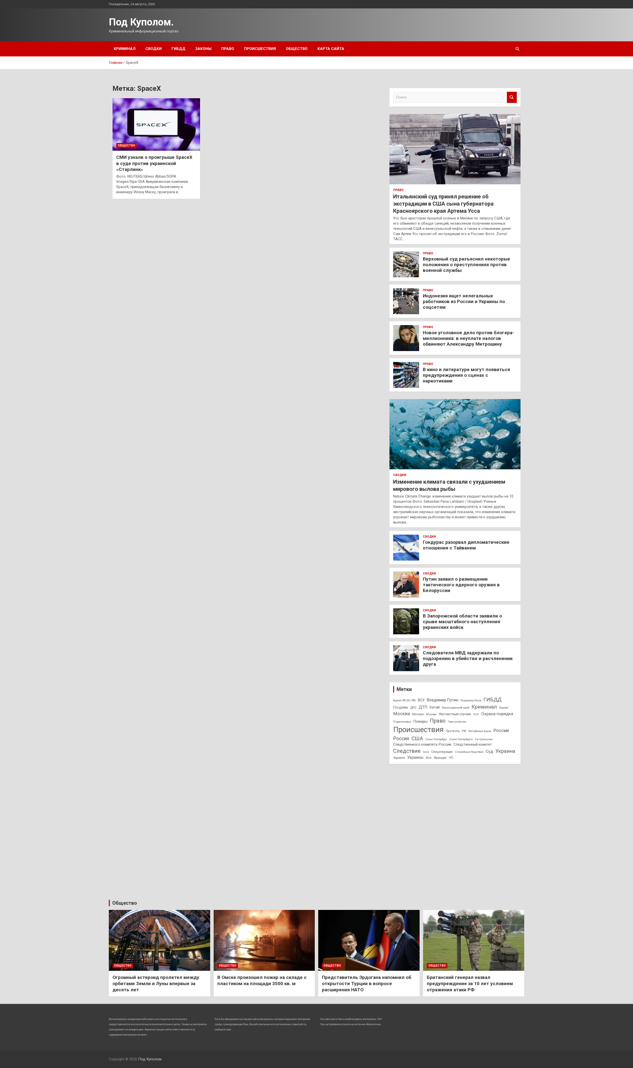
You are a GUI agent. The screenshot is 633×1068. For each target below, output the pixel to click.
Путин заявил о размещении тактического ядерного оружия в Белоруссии (461, 584)
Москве (418, 714)
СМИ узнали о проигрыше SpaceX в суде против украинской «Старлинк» (154, 163)
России (501, 730)
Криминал (125, 49)
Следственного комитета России (422, 744)
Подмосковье (402, 721)
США (417, 738)
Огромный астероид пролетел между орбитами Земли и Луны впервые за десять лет (156, 983)
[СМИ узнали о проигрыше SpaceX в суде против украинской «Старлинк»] (156, 124)
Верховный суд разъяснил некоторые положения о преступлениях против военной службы (466, 264)
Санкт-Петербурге (461, 739)
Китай (435, 707)
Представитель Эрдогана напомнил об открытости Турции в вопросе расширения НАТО (366, 983)
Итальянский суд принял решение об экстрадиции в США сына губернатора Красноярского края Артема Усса (443, 203)
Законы (203, 49)
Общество (297, 49)
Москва (401, 713)
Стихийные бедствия (469, 752)
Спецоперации (442, 752)
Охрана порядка (497, 713)
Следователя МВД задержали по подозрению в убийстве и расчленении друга (468, 658)
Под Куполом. (141, 22)
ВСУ (421, 700)
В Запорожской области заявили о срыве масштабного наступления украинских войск (462, 621)
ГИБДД (178, 49)
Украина (505, 751)
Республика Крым (479, 731)
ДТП (423, 707)
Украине (399, 757)
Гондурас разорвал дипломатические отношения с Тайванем (466, 545)
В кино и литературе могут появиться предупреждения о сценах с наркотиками (466, 375)
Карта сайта (330, 49)
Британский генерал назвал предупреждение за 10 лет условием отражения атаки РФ (470, 983)
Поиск (512, 97)
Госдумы (400, 707)
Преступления (457, 721)
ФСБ (428, 757)
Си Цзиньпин (484, 739)
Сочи (426, 752)
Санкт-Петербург (436, 739)
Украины (415, 757)
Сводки (153, 49)
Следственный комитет (472, 744)
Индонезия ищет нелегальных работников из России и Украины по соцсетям (464, 301)
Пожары (420, 721)
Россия (401, 738)
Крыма (503, 707)
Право (227, 49)
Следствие (407, 751)
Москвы (431, 714)
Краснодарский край (455, 707)
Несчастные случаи (455, 714)
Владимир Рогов (471, 700)
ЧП (451, 757)
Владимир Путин (442, 699)
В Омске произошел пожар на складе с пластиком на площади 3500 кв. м (262, 980)
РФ (464, 731)
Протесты (453, 731)
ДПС (413, 707)
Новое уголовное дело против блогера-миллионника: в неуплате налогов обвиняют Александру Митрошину (468, 338)
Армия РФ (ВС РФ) (404, 700)
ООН (476, 714)
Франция (440, 757)
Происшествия (260, 49)
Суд (489, 751)
